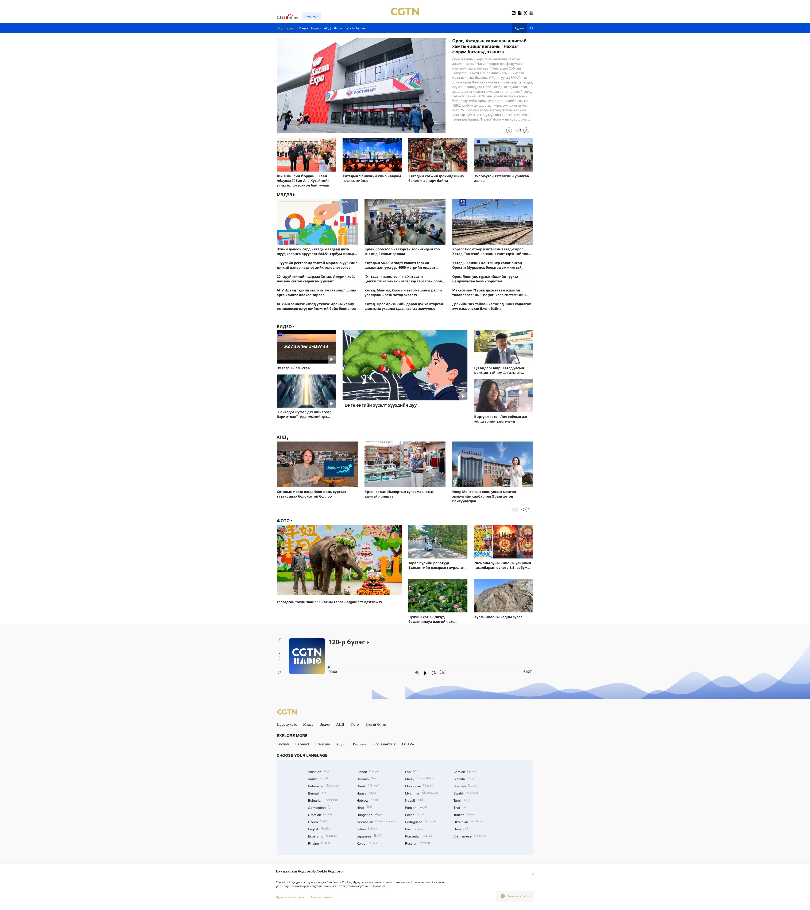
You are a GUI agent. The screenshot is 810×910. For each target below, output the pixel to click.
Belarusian (324, 786)
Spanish (465, 786)
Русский (359, 744)
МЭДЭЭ (284, 194)
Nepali (414, 800)
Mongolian (419, 786)
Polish (414, 815)
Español (302, 744)
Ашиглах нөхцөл (321, 897)
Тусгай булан (375, 724)
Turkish (464, 815)
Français (322, 744)
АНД (281, 437)
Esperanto (322, 836)
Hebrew (367, 800)
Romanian (418, 836)
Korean (367, 843)
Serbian (465, 772)
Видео (284, 326)
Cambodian (319, 807)
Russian (417, 843)
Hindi (364, 807)
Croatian (320, 815)
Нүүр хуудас (287, 724)
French (367, 772)
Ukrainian (469, 822)
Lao (411, 772)
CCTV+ (408, 744)
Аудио (519, 28)
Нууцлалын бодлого (290, 897)
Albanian (319, 772)
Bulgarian (323, 800)
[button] (509, 130)
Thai (460, 807)
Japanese (369, 836)
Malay (419, 779)
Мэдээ (308, 724)
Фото (283, 520)
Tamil (462, 800)
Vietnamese (470, 836)
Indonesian (376, 822)
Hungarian (369, 815)
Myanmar (421, 793)
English (283, 744)
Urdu (461, 829)
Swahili (466, 793)
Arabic (318, 779)
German (368, 779)
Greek (367, 786)
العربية (341, 744)
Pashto (414, 829)
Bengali (317, 793)
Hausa (366, 793)
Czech (317, 822)
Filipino (319, 843)
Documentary (384, 744)
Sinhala (464, 779)
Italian (366, 829)
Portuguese (420, 822)
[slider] (329, 667)
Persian (416, 807)
